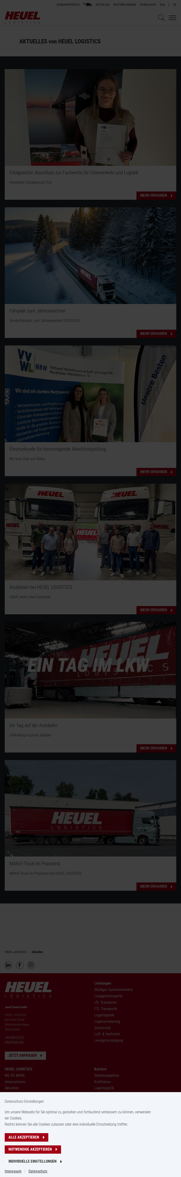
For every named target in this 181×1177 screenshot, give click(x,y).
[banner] (90, 588)
